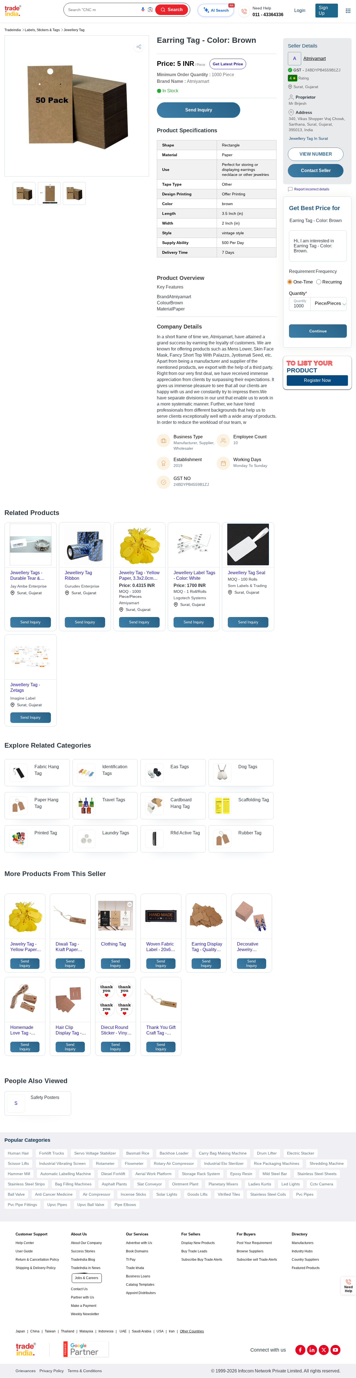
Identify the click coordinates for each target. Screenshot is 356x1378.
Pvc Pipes (304, 1194)
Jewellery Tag (74, 30)
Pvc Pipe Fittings (22, 1204)
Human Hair (18, 1153)
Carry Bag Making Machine (223, 1153)
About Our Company (86, 1243)
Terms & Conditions (85, 1371)
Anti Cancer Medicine (54, 1194)
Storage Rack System (201, 1173)
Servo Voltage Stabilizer (95, 1153)
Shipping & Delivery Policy (36, 1268)
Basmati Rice (137, 1153)
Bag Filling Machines (73, 1184)
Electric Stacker (300, 1153)
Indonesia (105, 1331)
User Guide (24, 1251)
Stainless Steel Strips (26, 1184)
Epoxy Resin (241, 1173)
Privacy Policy (51, 1371)
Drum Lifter (267, 1153)
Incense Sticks (133, 1194)
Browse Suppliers (250, 1251)
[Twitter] (324, 1350)
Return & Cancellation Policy (37, 1260)
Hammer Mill (19, 1173)
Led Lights (290, 1184)
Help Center (25, 1243)
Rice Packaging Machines (276, 1163)
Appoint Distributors (141, 1293)
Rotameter (105, 1163)
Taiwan (50, 1331)
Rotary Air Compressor (174, 1163)
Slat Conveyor (149, 1184)
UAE (123, 1331)
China (34, 1331)
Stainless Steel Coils (268, 1194)
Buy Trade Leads (194, 1251)
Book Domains (137, 1251)
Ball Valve (16, 1194)
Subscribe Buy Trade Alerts (201, 1260)
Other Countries (192, 1331)
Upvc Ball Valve (90, 1204)
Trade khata (135, 1268)
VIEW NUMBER (316, 154)
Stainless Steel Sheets (317, 1173)
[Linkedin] (312, 1350)
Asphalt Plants (114, 1184)
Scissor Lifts (18, 1163)
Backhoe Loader (174, 1153)
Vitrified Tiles (229, 1194)
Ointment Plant (185, 1184)
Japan (20, 1331)
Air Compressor (96, 1194)
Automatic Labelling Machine (65, 1173)
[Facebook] (300, 1350)
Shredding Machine (327, 1163)
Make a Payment (83, 1306)
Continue (318, 331)
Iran (172, 1331)
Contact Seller (316, 170)
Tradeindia (12, 30)
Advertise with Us (139, 1243)
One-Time (303, 282)
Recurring (332, 282)
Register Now (317, 380)
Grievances (26, 1371)
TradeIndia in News (85, 1268)
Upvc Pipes (57, 1204)
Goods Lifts (197, 1194)
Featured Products (306, 1268)
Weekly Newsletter (85, 1314)
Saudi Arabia (141, 1331)
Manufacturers (302, 1243)
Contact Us (79, 1289)
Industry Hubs (302, 1251)
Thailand (67, 1331)
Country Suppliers (305, 1260)
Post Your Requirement (254, 1243)
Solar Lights (166, 1194)
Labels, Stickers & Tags (42, 30)
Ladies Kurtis (259, 1184)
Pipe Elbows (125, 1204)
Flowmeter (134, 1163)
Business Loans (138, 1276)
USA (160, 1331)
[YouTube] (335, 1350)
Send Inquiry (198, 110)
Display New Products (198, 1243)
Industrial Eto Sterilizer (224, 1163)
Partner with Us (82, 1297)
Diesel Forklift (113, 1173)
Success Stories (83, 1251)
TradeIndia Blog (83, 1260)
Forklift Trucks (51, 1153)
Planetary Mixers (223, 1184)
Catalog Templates (140, 1285)
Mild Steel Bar (275, 1173)
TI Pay (130, 1260)
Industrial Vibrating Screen (62, 1163)
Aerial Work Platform (153, 1173)
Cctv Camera (321, 1184)
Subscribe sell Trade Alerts (257, 1260)
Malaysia (86, 1331)
